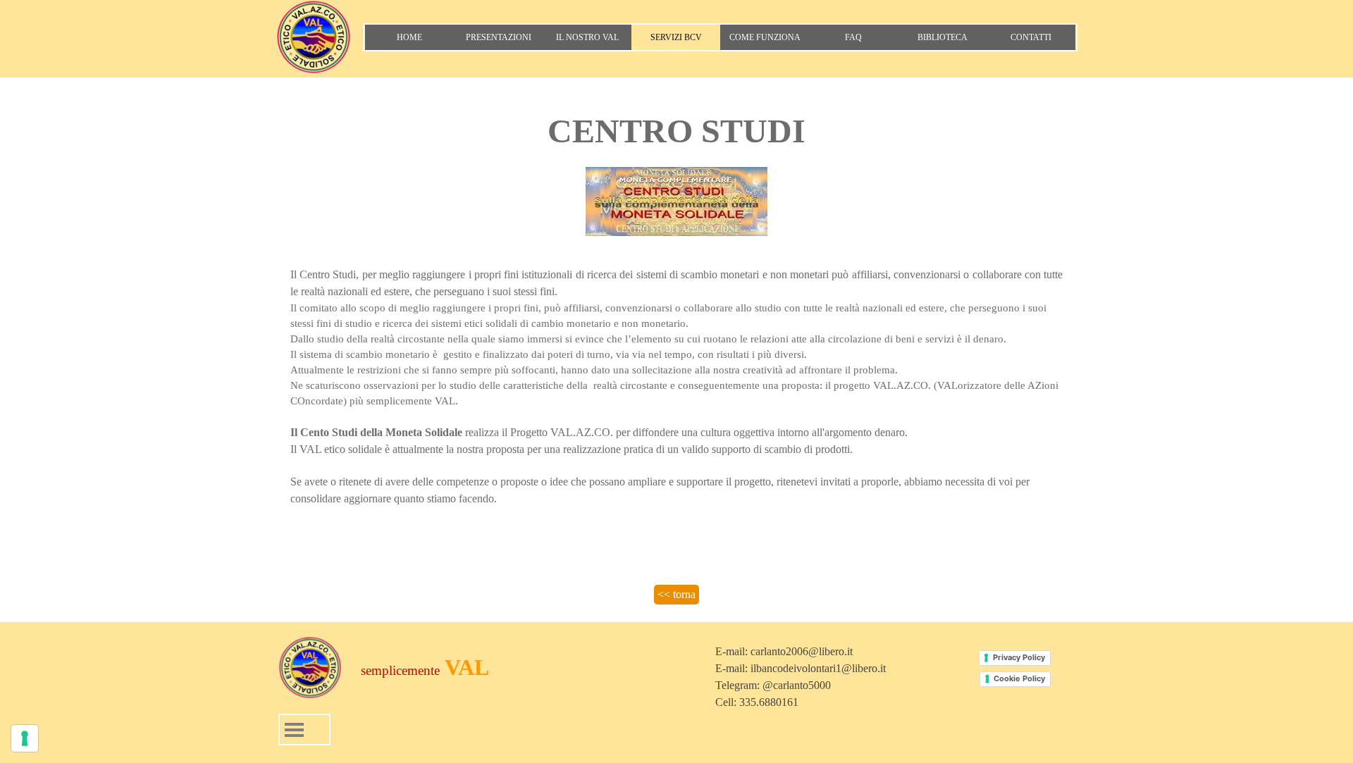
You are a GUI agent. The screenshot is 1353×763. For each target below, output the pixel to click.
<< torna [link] (676, 594)
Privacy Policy (1019, 657)
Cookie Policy (1019, 678)
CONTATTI (1031, 37)
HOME (409, 37)
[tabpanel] (676, 172)
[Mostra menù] (294, 729)
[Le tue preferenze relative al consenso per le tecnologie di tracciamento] (24, 738)
